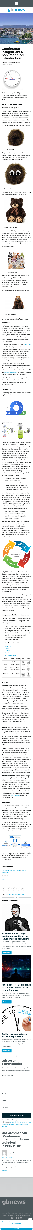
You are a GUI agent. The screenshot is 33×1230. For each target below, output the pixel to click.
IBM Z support (15, 795)
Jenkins (7, 653)
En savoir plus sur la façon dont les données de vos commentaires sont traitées (16, 1124)
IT (23, 894)
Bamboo (8, 646)
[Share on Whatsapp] (18, 889)
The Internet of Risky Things (11, 870)
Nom (4, 1094)
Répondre (4, 1170)
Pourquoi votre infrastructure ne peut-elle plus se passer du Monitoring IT (16, 988)
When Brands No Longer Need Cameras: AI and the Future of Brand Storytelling (15, 936)
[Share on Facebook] (3, 889)
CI (6, 894)
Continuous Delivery (11, 372)
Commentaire (7, 1076)
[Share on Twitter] (8, 889)
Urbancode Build (10, 655)
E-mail (5, 1100)
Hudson (7, 651)
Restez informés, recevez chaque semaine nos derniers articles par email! (16, 1222)
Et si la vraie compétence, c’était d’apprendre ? (14, 1035)
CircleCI (7, 649)
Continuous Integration (15, 894)
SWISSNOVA (11, 1215)
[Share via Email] (23, 889)
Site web (5, 1107)
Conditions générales (23, 1215)
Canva (4, 879)
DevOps (28, 345)
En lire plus (6, 952)
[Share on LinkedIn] (13, 889)
